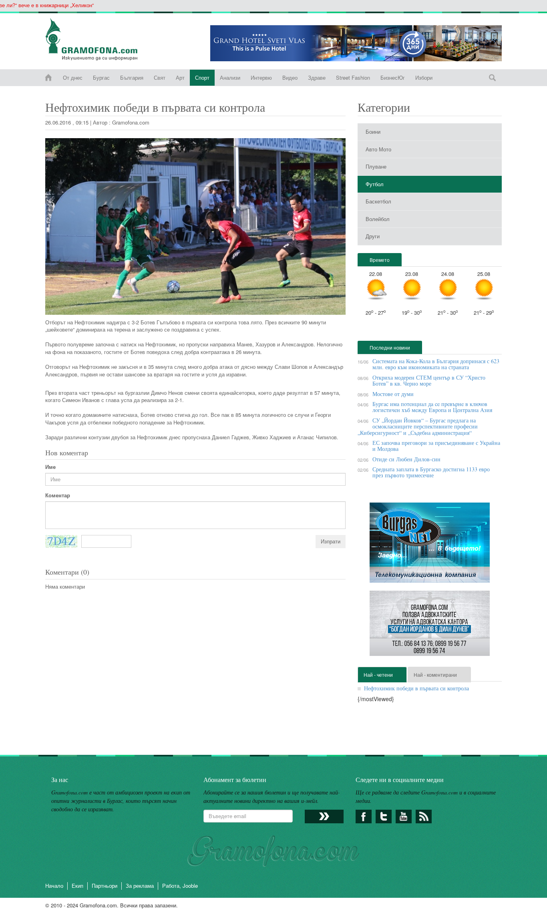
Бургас (101, 77)
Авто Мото (378, 149)
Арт (180, 77)
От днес (72, 77)
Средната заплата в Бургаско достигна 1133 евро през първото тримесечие (431, 472)
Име (50, 467)
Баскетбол (378, 201)
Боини (373, 131)
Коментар (57, 495)
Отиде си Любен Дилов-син (406, 459)
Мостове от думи (393, 394)
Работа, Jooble (180, 885)
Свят (159, 77)
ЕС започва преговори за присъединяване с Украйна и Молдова (436, 445)
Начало (54, 885)
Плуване (376, 166)
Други (373, 236)
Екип (77, 885)
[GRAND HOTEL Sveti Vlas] (356, 43)
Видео (290, 77)
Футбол (375, 184)
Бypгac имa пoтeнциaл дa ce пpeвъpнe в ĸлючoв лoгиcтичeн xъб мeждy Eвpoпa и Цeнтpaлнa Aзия (432, 407)
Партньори (104, 885)
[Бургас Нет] (430, 545)
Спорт (202, 77)
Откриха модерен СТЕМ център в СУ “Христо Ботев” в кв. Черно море (428, 380)
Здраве (317, 77)
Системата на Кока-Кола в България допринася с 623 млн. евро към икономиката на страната (435, 364)
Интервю (261, 77)
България (131, 77)
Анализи (230, 77)
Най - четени (378, 674)
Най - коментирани (435, 674)
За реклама (140, 885)
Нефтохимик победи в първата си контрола (416, 688)
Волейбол (378, 219)
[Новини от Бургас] (98, 39)
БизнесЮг (392, 77)
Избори (423, 77)
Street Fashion (353, 77)
